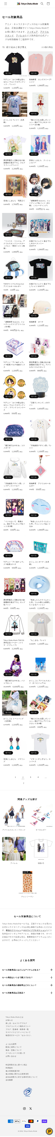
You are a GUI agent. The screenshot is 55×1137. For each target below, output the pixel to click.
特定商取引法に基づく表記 (16, 1065)
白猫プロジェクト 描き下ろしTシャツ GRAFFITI (40, 285)
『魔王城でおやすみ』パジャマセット (14, 682)
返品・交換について (14, 1050)
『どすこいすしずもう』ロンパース (39, 760)
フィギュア (32, 31)
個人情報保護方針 (13, 1071)
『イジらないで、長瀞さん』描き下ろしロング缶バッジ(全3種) (14, 523)
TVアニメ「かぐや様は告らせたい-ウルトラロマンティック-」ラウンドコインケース (15, 406)
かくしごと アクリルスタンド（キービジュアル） (40, 682)
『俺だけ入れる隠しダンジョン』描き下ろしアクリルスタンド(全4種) (39, 721)
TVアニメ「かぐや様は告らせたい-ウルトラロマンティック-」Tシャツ (15, 81)
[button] (6, 4)
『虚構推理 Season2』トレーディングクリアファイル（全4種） (14, 324)
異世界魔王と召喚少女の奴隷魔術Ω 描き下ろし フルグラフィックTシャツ (14, 162)
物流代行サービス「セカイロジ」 (19, 1035)
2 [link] (23, 777)
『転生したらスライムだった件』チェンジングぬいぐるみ (39, 523)
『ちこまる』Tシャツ (37, 640)
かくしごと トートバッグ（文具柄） (13, 720)
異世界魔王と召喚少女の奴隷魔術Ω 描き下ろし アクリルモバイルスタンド (40, 364)
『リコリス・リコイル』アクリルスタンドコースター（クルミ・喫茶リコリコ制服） (14, 244)
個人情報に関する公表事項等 (17, 1074)
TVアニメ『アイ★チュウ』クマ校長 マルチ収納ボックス (14, 364)
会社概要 (9, 1080)
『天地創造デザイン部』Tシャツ (40, 446)
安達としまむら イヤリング (14, 760)
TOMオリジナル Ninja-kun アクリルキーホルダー (14, 285)
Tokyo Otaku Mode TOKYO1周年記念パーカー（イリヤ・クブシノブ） (14, 642)
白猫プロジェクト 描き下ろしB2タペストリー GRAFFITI (40, 243)
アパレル (20, 35)
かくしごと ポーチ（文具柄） (39, 563)
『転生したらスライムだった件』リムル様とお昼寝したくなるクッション (39, 602)
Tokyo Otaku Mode (30, 1131)
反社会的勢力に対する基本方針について (22, 1077)
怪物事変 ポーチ (36, 322)
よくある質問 (11, 1044)
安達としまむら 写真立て (14, 201)
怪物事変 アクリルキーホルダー (39, 484)
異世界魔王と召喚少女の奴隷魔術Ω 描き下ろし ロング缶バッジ (14, 602)
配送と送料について (14, 1047)
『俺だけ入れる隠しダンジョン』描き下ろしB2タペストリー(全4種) (40, 122)
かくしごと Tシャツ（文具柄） (14, 121)
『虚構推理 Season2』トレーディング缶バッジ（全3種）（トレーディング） (39, 203)
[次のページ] (31, 783)
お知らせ (9, 1020)
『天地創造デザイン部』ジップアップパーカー (14, 484)
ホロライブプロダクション (34, 930)
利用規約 (9, 1068)
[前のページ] (8, 777)
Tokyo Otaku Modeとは (14, 1017)
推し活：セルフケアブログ (16, 1023)
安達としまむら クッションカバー (39, 161)
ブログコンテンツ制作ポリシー (18, 1026)
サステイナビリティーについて (18, 1032)
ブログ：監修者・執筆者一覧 (17, 1029)
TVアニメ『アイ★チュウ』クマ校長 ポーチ (14, 563)
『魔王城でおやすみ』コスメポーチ (14, 446)
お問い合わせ (11, 1056)
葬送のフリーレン (13, 930)
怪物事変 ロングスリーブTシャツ (40, 80)
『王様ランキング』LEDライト (39, 404)
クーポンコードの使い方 (15, 1053)
